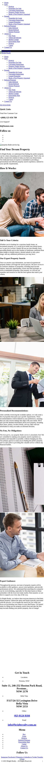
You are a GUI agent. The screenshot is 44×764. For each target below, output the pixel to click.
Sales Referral (13, 28)
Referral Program (10, 26)
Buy (24, 734)
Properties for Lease (15, 18)
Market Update (14, 40)
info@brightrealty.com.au (22, 724)
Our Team (12, 36)
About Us (7, 34)
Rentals (6, 16)
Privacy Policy (37, 761)
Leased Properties (15, 22)
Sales (6, 5)
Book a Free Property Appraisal (19, 14)
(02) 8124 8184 (22, 715)
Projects (11, 6)
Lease (24, 736)
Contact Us (8, 47)
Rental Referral (14, 30)
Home (6, 3)
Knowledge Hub (14, 41)
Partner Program (14, 32)
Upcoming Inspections (16, 10)
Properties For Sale (15, 8)
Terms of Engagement (22, 763)
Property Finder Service (17, 12)
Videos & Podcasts (15, 38)
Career (11, 45)
